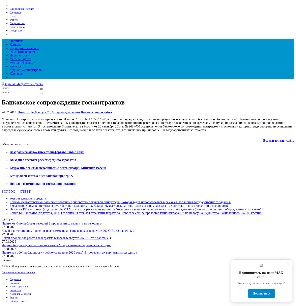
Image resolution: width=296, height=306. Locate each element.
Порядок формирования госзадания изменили (43, 183)
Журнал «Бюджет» (22, 62)
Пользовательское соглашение (18, 272)
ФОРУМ (7, 219)
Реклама (15, 66)
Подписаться (261, 293)
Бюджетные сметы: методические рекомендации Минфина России (58, 168)
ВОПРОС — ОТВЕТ (16, 191)
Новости (24, 112)
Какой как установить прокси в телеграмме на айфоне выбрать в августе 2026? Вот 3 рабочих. (67, 230)
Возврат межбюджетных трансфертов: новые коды (47, 152)
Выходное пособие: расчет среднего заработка (43, 160)
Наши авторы (19, 55)
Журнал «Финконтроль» (26, 70)
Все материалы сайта (96, 112)
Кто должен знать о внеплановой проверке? (41, 176)
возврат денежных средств (28, 198)
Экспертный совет (22, 51)
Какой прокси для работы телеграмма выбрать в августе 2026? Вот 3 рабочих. (55, 238)
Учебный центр (20, 59)
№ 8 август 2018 (42, 112)
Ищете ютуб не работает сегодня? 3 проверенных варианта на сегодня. (50, 223)
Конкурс (15, 44)
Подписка (16, 41)
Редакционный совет (24, 48)
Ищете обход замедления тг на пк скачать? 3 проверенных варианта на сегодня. (56, 245)
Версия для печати (67, 112)
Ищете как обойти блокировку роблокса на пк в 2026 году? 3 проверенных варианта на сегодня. (68, 252)
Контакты (16, 73)
